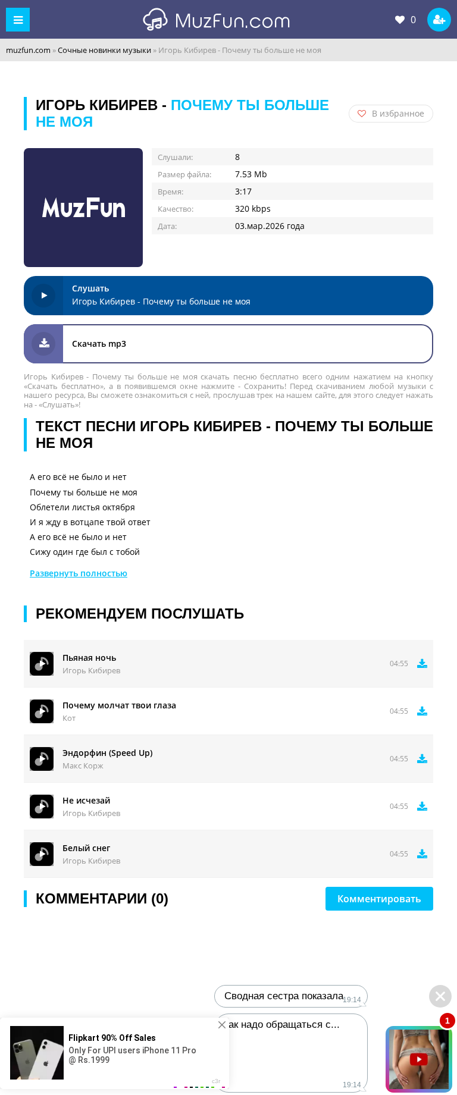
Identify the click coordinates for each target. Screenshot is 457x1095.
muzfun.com (28, 50)
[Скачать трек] (422, 664)
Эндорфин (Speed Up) (107, 752)
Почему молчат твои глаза (119, 705)
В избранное (398, 113)
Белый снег (86, 848)
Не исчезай (86, 800)
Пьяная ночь (89, 657)
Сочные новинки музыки (104, 50)
